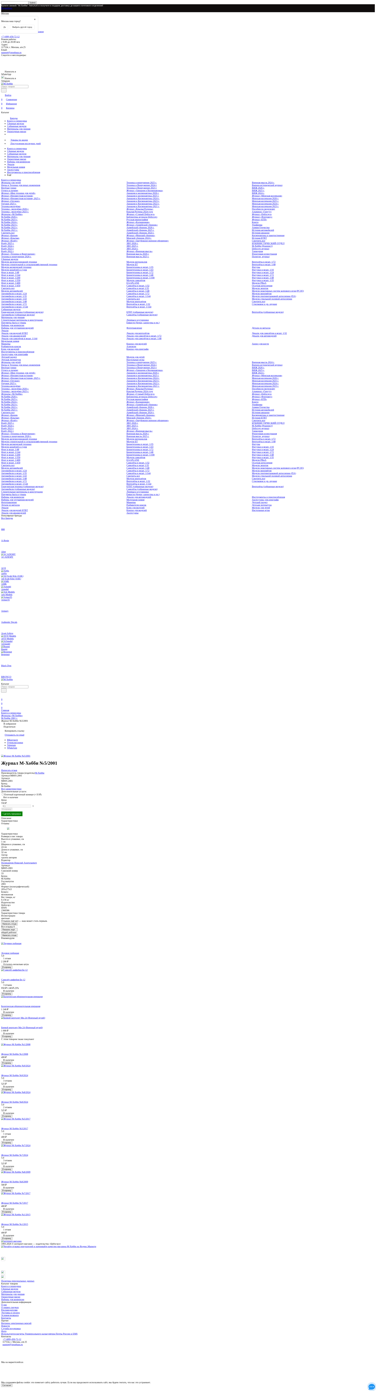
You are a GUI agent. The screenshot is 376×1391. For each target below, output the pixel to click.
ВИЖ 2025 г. (258, 190)
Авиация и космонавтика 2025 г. (142, 196)
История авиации (261, 233)
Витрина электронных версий (16, 1323)
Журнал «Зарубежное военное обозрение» (147, 240)
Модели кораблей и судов (14, 270)
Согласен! (6, 1385)
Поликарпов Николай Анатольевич (19, 863)
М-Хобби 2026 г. (9, 217)
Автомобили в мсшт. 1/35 (14, 296)
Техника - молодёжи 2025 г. (15, 211)
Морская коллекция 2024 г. (265, 203)
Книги (255, 222)
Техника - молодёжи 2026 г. (15, 209)
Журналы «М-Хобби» (12, 214)
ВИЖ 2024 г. (258, 193)
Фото (3, 1331)
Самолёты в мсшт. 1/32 (137, 285)
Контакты (6, 1318)
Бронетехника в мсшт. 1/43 (139, 270)
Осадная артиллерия (262, 285)
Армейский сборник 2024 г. (140, 233)
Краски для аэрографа (137, 349)
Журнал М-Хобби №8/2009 (14, 1181)
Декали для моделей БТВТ (14, 333)
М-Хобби (39, 773)
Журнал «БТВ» (259, 219)
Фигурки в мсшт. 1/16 (263, 270)
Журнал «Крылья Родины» (139, 209)
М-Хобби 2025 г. (9, 219)
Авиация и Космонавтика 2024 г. (143, 198)
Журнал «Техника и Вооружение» (18, 254)
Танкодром (257, 251)
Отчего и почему (9, 190)
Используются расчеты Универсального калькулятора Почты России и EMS (39, 1334)
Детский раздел (9, 357)
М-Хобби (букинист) (262, 246)
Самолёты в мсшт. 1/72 (137, 293)
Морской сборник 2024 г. (139, 238)
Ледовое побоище (10, 953)
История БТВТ (259, 238)
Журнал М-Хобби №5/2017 (14, 1128)
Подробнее (6, 8)
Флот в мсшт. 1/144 (10, 275)
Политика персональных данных (17, 1281)
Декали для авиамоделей (13, 336)
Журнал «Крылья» (10, 238)
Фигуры (256, 267)
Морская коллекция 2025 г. (265, 201)
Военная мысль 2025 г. (137, 256)
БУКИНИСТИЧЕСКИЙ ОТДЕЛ (268, 243)
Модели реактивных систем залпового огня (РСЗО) (278, 291)
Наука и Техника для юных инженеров (20, 185)
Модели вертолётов (136, 301)
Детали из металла (261, 328)
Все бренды (7, 518)
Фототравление (134, 328)
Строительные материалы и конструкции (22, 320)
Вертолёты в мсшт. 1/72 (264, 262)
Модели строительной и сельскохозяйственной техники (29, 264)
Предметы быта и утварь (13, 322)
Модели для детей (135, 357)
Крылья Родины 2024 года (139, 211)
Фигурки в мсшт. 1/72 (263, 275)
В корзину (6, 809)
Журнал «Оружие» (10, 201)
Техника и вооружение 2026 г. (16, 256)
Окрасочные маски (16, 131)
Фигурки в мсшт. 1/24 (263, 272)
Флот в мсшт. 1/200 (10, 277)
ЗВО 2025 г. (132, 246)
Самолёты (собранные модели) (141, 314)
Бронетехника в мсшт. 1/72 (139, 272)
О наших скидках (10, 1307)
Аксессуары (13, 169)
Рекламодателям (9, 1310)
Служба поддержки (11, 1328)
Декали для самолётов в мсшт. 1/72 (143, 336)
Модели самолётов (135, 280)
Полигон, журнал (261, 256)
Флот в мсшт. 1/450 (10, 285)
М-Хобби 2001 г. (9, 718)
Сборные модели (15, 123)
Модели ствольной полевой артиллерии (272, 299)
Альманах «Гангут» (262, 211)
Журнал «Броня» (9, 235)
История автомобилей (263, 230)
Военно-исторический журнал (267, 185)
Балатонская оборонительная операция (20, 1006)
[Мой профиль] (3, 695)
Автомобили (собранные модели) (18, 314)
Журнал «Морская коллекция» (267, 196)
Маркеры (5, 344)
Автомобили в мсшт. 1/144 (14, 307)
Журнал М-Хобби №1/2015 (14, 1224)
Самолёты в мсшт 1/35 (137, 288)
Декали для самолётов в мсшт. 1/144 (19, 338)
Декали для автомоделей (264, 336)
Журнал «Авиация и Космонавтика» (144, 190)
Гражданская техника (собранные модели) (22, 312)
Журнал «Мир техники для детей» (18, 193)
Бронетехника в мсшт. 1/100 (140, 277)
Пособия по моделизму (263, 209)
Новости (5, 1326)
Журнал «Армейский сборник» (142, 225)
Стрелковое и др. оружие (264, 304)
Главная (5, 710)
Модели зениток (260, 288)
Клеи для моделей (10, 349)
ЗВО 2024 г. (132, 248)
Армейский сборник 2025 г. (140, 230)
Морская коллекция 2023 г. (265, 206)
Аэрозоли (131, 346)
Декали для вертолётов (138, 333)
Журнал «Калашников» (138, 222)
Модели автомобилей (12, 291)
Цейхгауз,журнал (260, 248)
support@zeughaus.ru (11, 52)
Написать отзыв (9, 924)
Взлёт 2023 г (7, 248)
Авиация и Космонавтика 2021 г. (143, 206)
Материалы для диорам (18, 129)
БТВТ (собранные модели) (139, 312)
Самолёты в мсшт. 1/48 (137, 291)
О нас (4, 1304)
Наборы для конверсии (18, 161)
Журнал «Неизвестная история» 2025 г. (20, 198)
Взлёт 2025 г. (7, 243)
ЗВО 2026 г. (132, 243)
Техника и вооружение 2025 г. (141, 182)
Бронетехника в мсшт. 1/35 (139, 267)
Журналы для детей (11, 182)
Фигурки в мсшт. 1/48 (263, 277)
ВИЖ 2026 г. (258, 188)
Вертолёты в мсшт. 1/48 (264, 264)
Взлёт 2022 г (7, 251)
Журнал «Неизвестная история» (17, 196)
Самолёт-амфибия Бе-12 (13, 979)
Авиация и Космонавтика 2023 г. (143, 201)
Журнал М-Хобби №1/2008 (14, 1054)
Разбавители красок (11, 346)
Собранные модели (16, 126)
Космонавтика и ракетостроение (268, 235)
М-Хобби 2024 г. (9, 222)
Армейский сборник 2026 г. (140, 227)
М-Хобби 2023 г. (9, 225)
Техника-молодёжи (10, 206)
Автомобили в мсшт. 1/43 (14, 299)
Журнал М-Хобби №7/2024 (14, 1155)
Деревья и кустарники (137, 320)
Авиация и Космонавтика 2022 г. (143, 203)
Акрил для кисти (260, 344)
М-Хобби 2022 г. (9, 227)
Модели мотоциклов (136, 262)
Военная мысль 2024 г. (263, 182)
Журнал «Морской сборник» (140, 235)
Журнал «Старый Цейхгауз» (140, 214)
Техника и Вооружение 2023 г (141, 188)
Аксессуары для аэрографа (14, 354)
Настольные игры (135, 359)
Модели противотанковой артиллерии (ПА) (274, 296)
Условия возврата (10, 1315)
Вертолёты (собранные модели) (268, 312)
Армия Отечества (261, 227)
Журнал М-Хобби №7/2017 (14, 1203)
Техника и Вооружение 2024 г (141, 185)
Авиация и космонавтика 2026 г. (142, 193)
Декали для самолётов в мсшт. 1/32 (269, 333)
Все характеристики (11, 789)
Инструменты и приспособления (23, 172)
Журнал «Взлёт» (9, 240)
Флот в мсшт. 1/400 (10, 283)
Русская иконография (137, 219)
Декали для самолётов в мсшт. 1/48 (143, 338)
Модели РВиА (259, 283)
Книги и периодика (17, 121)
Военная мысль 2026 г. (137, 254)
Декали (10, 164)
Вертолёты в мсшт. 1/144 (138, 307)
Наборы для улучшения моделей (17, 328)
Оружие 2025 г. (8, 203)
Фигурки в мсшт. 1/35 (263, 280)
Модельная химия (16, 167)
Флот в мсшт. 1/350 (10, 280)
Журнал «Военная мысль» (139, 251)
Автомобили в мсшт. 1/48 (14, 301)
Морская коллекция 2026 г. (265, 198)
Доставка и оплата (10, 1312)
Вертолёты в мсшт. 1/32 (138, 304)
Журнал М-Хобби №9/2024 (14, 1075)
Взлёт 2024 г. (7, 246)
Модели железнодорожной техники (19, 262)
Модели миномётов (262, 293)
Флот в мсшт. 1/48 (10, 272)
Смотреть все (8, 233)
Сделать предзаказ (12, 814)
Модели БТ (132, 264)
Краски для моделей (136, 344)
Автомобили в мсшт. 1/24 (14, 293)
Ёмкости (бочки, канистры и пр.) (143, 322)
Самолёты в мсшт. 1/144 (138, 296)
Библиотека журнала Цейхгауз (141, 217)
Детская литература (11, 359)
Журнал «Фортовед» (262, 217)
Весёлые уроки (8, 188)
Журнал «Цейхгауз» (262, 214)
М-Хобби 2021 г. (9, 230)
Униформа (257, 225)
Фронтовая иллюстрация (264, 254)
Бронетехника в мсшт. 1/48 (139, 275)
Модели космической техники (16, 267)
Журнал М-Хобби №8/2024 (14, 1102)
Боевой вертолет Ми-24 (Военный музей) (22, 1027)
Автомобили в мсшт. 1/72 (14, 304)
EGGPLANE (132, 283)
